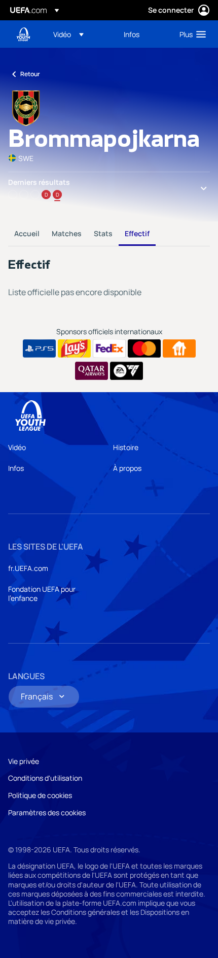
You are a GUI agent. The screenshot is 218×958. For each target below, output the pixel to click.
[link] (131, 34)
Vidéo (17, 447)
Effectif (137, 233)
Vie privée (23, 761)
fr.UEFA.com (28, 568)
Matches (67, 233)
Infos (16, 468)
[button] (68, 34)
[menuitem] (80, 34)
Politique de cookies (40, 795)
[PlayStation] (39, 348)
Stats (103, 233)
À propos (127, 468)
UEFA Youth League (23, 34)
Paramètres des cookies (47, 812)
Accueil (27, 233)
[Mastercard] (144, 348)
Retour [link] (30, 74)
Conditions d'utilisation (45, 778)
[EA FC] (126, 371)
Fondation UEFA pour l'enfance (42, 593)
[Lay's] (74, 348)
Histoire (125, 447)
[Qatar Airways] (91, 371)
